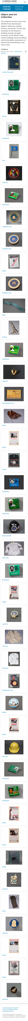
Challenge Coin (6, 226)
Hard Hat (5, 756)
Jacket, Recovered (7, 72)
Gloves (4, 116)
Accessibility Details (7, 1011)
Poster (4, 270)
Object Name (18, 51)
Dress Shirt (5, 557)
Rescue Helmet (6, 535)
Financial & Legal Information (10, 1007)
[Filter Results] (26, 51)
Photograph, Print (7, 690)
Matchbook (5, 94)
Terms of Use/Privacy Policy (10, 1009)
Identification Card (8, 403)
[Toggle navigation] (25, 2)
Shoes (4, 425)
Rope (3, 315)
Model (4, 866)
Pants (4, 911)
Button (4, 712)
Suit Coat (5, 646)
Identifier (3, 53)
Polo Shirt (5, 668)
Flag (3, 160)
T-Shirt (4, 469)
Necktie (4, 337)
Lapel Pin (5, 182)
